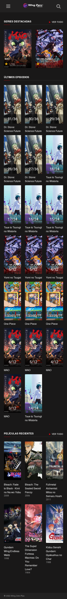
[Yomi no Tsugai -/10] (49, 48)
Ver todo (57, 22)
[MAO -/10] (17, 48)
